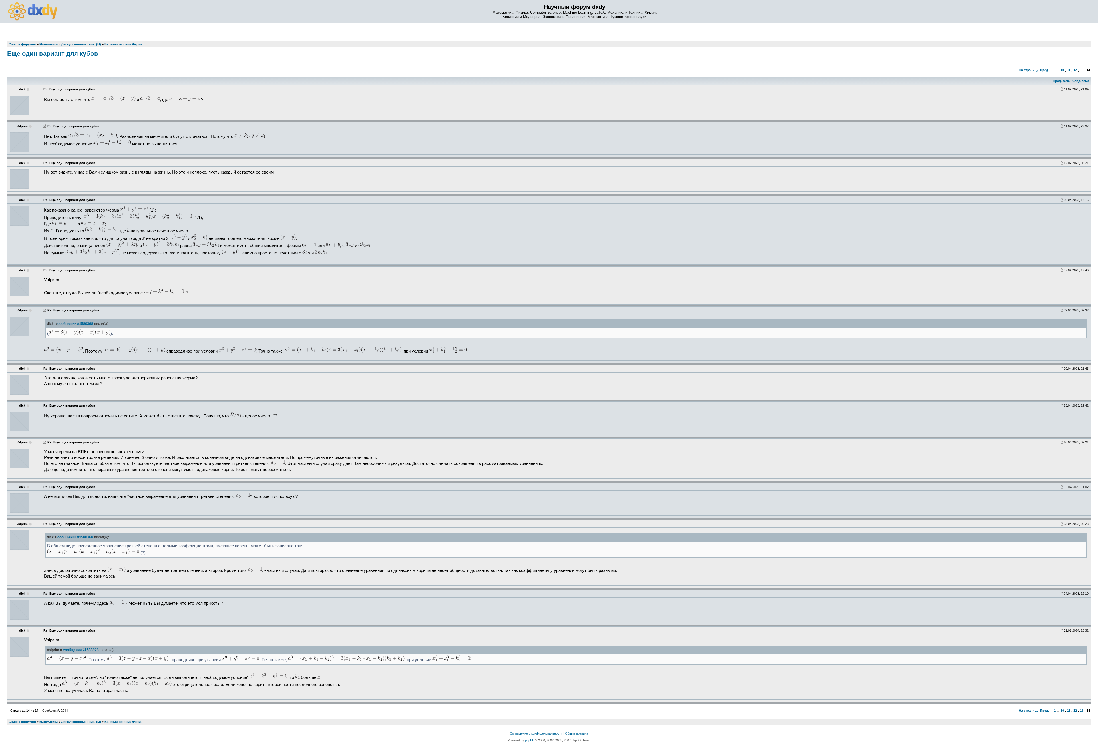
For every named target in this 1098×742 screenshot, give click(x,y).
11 (1068, 70)
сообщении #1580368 (75, 324)
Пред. (1044, 70)
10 (1062, 70)
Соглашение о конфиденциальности (536, 733)
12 (1075, 70)
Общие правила (576, 733)
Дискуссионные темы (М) (81, 721)
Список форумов (22, 721)
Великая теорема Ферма (123, 721)
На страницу (1028, 70)
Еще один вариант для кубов (52, 53)
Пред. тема (1061, 81)
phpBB (529, 740)
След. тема (1080, 81)
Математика (48, 721)
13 (1081, 70)
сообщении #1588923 (81, 650)
